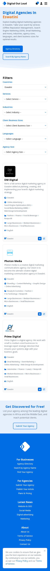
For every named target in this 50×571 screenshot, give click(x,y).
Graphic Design (39, 283)
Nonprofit (8, 218)
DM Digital (11, 179)
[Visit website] (44, 238)
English (10, 230)
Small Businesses (27, 226)
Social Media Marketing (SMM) (16, 208)
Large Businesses (14, 223)
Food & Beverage (30, 215)
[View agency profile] (40, 238)
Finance (19, 215)
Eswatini (10, 198)
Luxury (29, 369)
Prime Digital (12, 336)
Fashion (10, 215)
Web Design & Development (15, 211)
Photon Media (13, 261)
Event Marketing (28, 362)
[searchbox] (25, 99)
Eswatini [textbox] (8, 87)
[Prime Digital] (9, 328)
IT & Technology (10, 294)
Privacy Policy (22, 561)
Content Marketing (24, 283)
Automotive (12, 369)
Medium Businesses (32, 223)
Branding (11, 283)
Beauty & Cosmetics (15, 291)
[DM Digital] (9, 171)
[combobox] (25, 87)
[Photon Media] (9, 252)
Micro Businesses (11, 226)
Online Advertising (14, 202)
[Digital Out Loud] (25, 446)
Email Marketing (13, 362)
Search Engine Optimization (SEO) (17, 205)
